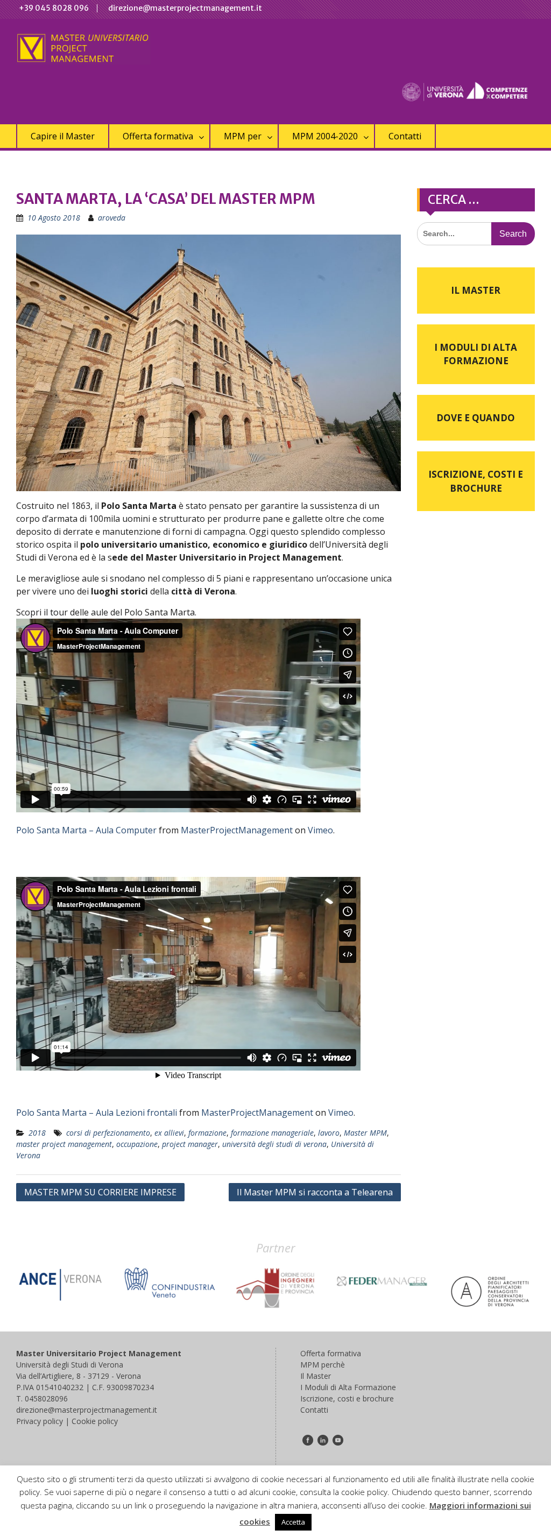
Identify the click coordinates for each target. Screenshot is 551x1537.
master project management (64, 1144)
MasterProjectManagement (237, 830)
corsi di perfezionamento (108, 1133)
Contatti (404, 136)
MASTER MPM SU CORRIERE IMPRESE (100, 1192)
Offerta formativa (158, 136)
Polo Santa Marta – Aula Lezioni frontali (96, 1112)
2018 (37, 1133)
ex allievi (169, 1133)
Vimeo (320, 830)
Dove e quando (475, 418)
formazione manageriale (272, 1133)
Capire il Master (63, 136)
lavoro (329, 1133)
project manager (190, 1144)
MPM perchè (322, 1364)
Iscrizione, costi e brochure (475, 481)
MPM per (243, 136)
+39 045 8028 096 (54, 8)
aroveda (111, 218)
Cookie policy (95, 1421)
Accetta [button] (293, 1522)
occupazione (137, 1144)
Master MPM (365, 1133)
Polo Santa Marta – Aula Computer (86, 830)
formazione (207, 1133)
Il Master (475, 290)
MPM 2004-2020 (325, 136)
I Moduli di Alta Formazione (475, 354)
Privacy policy (39, 1421)
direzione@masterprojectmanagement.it (185, 8)
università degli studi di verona (274, 1144)
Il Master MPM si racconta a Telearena (315, 1192)
